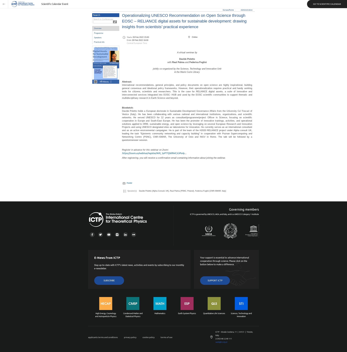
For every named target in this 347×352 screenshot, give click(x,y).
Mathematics (160, 313)
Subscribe (109, 280)
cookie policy (148, 337)
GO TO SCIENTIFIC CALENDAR (327, 4)
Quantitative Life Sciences (214, 313)
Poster (129, 183)
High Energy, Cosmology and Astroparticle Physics (105, 314)
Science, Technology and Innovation (241, 314)
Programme (98, 33)
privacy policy (130, 337)
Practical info (99, 42)
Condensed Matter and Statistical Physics (133, 314)
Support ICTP (215, 280)
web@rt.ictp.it (221, 342)
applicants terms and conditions (103, 337)
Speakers (98, 38)
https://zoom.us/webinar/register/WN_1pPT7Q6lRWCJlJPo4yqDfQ (156, 153)
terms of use (166, 337)
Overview (97, 28)
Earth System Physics (187, 313)
